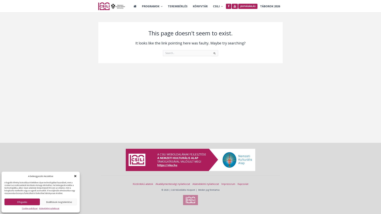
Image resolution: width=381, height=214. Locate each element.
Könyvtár (200, 6)
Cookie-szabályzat (30, 208)
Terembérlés (177, 6)
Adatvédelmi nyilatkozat (49, 208)
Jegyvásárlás (248, 6)
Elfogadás (22, 201)
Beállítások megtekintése (59, 201)
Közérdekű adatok (143, 184)
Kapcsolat (243, 184)
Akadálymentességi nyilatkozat (173, 184)
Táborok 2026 (270, 6)
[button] (75, 176)
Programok (150, 6)
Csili (216, 6)
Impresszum (228, 184)
